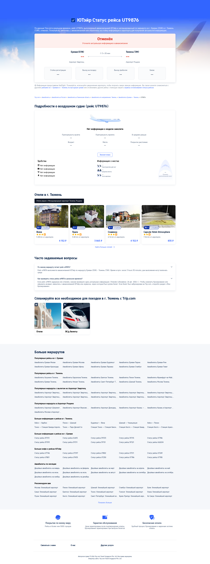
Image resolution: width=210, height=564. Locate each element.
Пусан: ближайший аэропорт (46, 496)
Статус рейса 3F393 (42, 442)
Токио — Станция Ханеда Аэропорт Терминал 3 (48, 427)
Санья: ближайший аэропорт (46, 492)
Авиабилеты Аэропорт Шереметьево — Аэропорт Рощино (48, 408)
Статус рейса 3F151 (98, 442)
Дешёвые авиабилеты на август (103, 472)
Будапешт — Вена (98, 423)
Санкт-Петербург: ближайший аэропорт (105, 496)
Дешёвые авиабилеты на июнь (46, 472)
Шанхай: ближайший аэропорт (103, 488)
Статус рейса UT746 (42, 453)
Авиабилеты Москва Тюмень (158, 382)
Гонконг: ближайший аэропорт (131, 492)
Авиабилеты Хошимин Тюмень (46, 378)
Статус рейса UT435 (70, 457)
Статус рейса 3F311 (70, 442)
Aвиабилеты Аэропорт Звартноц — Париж (133, 397)
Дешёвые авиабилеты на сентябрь (132, 472)
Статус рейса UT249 (154, 453)
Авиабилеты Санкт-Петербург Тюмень (105, 382)
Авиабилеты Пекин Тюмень (129, 378)
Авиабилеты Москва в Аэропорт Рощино (48, 412)
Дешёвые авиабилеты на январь (47, 468)
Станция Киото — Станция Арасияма (161, 427)
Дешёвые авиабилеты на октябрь (160, 472)
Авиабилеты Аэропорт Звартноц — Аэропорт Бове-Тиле (105, 393)
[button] (184, 4)
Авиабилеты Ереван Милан (45, 362)
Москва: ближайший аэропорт (46, 488)
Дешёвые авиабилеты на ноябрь (47, 477)
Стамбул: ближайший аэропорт (131, 488)
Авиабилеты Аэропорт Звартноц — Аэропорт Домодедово (48, 393)
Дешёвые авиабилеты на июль (75, 472)
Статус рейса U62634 (155, 442)
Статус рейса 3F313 (42, 438)
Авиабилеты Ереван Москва (73, 362)
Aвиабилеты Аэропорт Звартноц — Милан (105, 397)
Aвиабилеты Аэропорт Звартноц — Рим (161, 397)
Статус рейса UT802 (98, 453)
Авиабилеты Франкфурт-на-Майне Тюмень (161, 378)
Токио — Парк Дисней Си (72, 427)
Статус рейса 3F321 (126, 442)
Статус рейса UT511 (126, 453)
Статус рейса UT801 (42, 457)
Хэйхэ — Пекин (153, 423)
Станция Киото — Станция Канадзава (133, 427)
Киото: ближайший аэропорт (74, 496)
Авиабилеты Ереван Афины (73, 367)
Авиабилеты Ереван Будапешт (102, 362)
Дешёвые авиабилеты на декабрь (76, 477)
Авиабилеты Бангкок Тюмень (102, 378)
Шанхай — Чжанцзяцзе (128, 423)
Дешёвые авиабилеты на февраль (76, 468)
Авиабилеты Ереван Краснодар (47, 367)
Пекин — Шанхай (69, 423)
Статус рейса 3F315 (126, 438)
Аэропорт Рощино (133, 62)
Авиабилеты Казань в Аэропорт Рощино (161, 408)
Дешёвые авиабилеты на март (102, 468)
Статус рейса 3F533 (98, 438)
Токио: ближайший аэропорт (102, 492)
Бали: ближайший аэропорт (158, 488)
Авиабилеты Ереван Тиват (157, 367)
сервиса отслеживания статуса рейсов (139, 88)
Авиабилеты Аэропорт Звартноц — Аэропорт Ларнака (161, 393)
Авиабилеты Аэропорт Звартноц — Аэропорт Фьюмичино (133, 393)
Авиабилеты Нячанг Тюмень (73, 382)
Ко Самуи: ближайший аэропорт (159, 496)
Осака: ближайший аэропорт (158, 492)
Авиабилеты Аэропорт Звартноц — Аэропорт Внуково (77, 393)
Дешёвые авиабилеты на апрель (131, 468)
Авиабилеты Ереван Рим (156, 362)
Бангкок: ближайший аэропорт (75, 492)
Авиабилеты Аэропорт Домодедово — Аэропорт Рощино (105, 408)
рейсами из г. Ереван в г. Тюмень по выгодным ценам (62, 88)
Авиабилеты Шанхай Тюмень (130, 382)
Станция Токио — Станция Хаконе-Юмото (105, 427)
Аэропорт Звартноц (76, 62)
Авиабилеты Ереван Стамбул (130, 367)
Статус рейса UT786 (154, 438)
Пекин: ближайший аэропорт (74, 488)
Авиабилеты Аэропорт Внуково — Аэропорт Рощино (77, 408)
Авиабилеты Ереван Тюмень (45, 382)
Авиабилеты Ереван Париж (129, 362)
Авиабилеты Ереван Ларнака (102, 367)
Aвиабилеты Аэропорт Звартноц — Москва (48, 397)
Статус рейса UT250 (98, 457)
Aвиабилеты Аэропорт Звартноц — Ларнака (77, 397)
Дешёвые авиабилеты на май (158, 468)
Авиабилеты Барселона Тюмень (75, 378)
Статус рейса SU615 (70, 438)
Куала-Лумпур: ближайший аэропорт (133, 496)
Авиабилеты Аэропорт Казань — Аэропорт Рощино (133, 408)
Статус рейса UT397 (70, 453)
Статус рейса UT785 (154, 457)
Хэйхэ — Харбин (41, 423)
